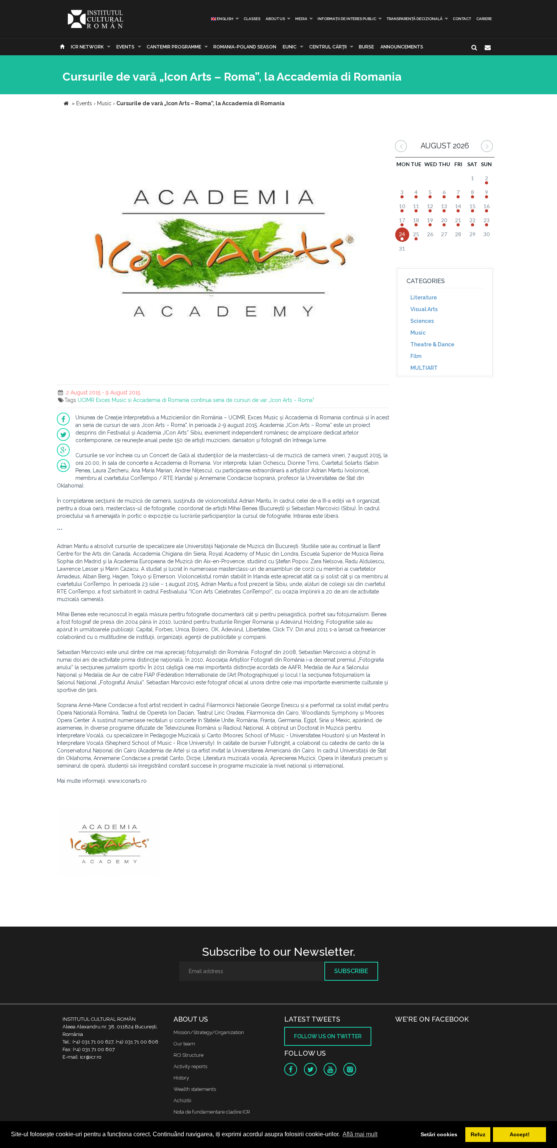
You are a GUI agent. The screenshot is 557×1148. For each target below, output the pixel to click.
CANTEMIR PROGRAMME (174, 47)
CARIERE (484, 19)
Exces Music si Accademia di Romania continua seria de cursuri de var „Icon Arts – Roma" (205, 400)
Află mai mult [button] (360, 1134)
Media (301, 19)
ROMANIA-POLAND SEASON (244, 47)
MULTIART (424, 368)
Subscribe (351, 971)
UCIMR (86, 400)
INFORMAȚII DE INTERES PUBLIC (347, 19)
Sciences (422, 321)
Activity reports (190, 1066)
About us (275, 19)
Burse (366, 47)
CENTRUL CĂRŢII (328, 47)
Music (418, 333)
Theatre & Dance (432, 344)
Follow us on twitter (327, 1036)
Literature (423, 297)
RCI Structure (188, 1055)
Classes (252, 19)
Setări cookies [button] (439, 1134)
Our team (184, 1044)
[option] (109, 843)
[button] (383, 142)
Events (125, 47)
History (181, 1078)
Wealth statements (195, 1089)
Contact (462, 19)
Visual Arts (424, 309)
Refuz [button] (478, 1134)
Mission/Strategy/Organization (209, 1032)
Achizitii (182, 1100)
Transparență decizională (414, 19)
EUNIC (290, 47)
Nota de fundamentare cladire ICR (212, 1112)
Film (415, 356)
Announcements (401, 47)
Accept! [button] (520, 1134)
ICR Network (87, 47)
